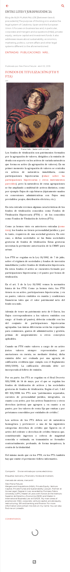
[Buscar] (63, 5)
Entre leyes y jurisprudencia (28, 12)
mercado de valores (14, 480)
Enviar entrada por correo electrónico (35, 471)
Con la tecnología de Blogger (35, 562)
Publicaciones (30, 52)
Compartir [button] (10, 471)
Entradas (12, 52)
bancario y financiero (25, 476)
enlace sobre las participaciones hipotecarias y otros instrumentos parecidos (35, 179)
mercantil (28, 480)
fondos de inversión (44, 476)
